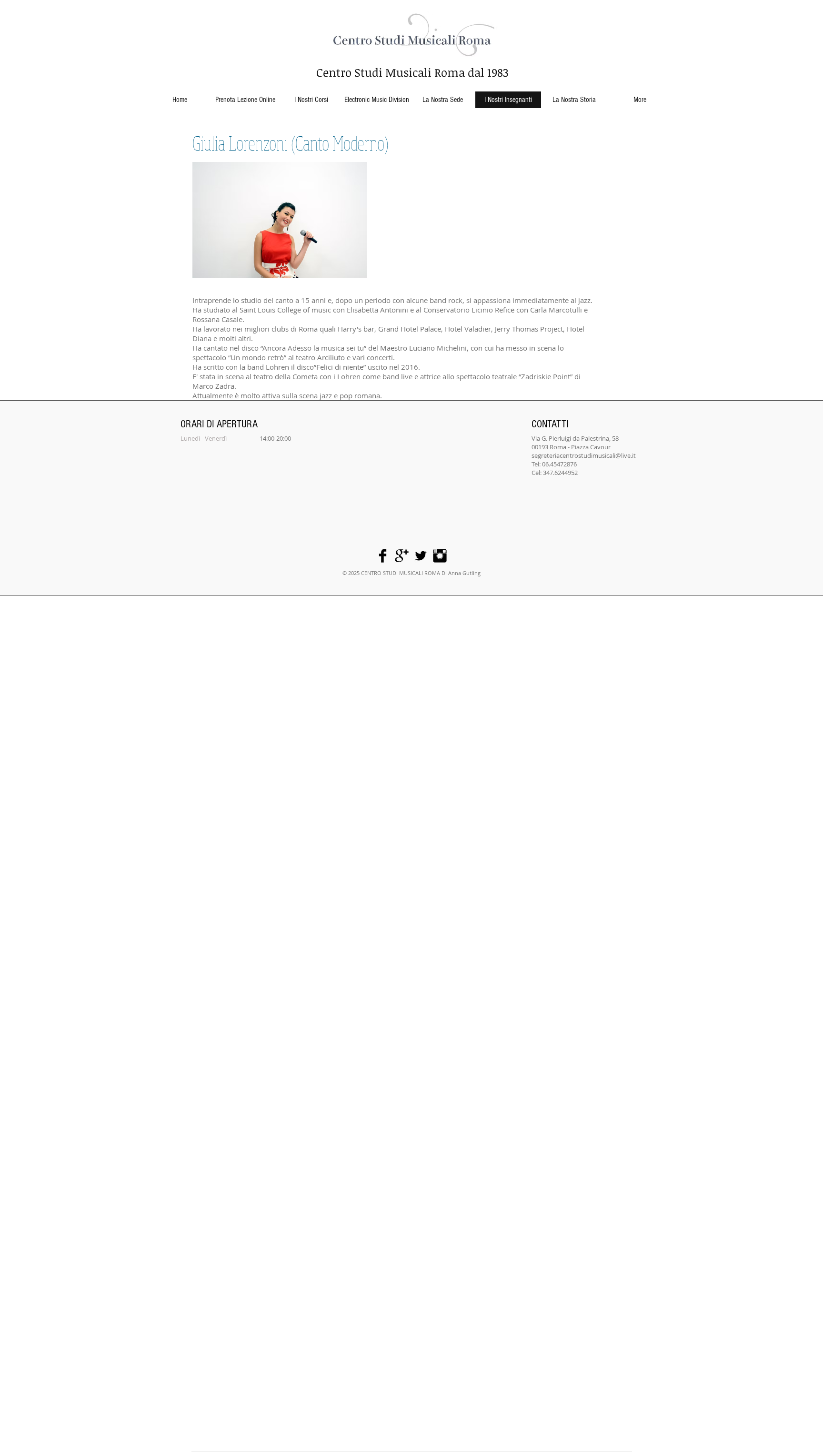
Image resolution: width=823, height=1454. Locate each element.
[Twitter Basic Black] (421, 556)
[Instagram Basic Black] (440, 556)
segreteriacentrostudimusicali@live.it (584, 455)
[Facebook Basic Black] (383, 556)
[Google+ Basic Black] (402, 556)
